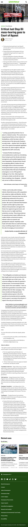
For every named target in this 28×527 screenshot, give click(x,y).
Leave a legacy (4, 496)
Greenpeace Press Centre (7, 500)
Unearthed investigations (7, 506)
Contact (3, 487)
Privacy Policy (4, 515)
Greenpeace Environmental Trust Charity (10, 512)
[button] (14, 474)
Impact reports (4, 503)
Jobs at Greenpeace (5, 490)
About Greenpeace (5, 484)
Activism (3, 26)
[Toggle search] (25, 2)
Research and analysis (6, 509)
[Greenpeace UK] (14, 2)
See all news (4, 441)
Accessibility (4, 519)
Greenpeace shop (5, 493)
